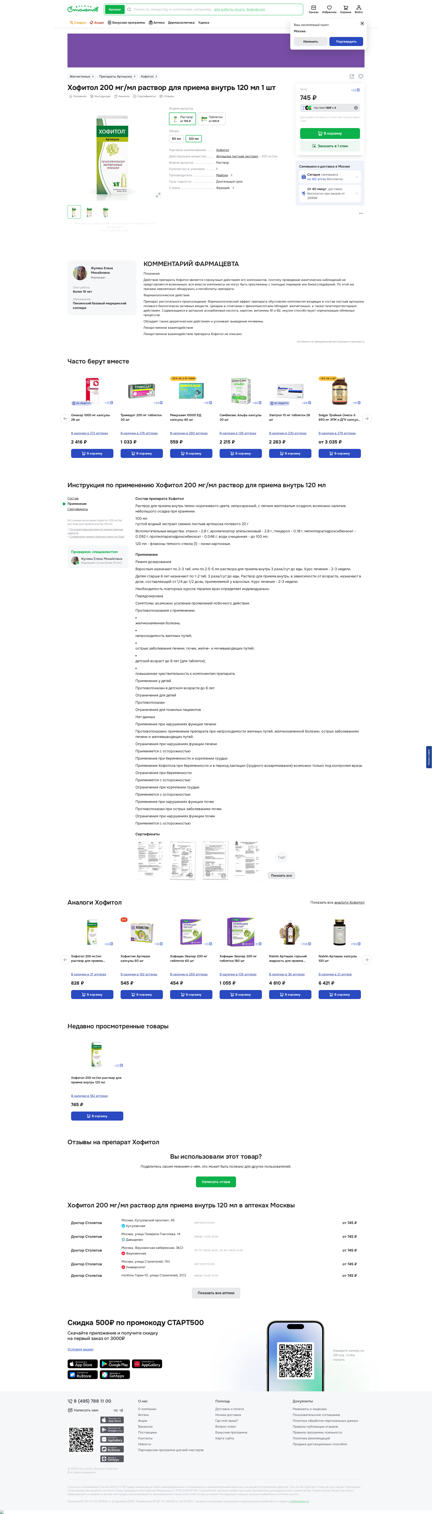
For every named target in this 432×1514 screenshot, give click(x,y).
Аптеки (158, 23)
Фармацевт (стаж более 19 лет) (101, 549)
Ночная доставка (228, 1401)
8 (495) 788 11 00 (92, 1387)
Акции (99, 23)
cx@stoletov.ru (299, 1488)
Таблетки (216, 117)
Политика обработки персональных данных (325, 1407)
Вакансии (145, 1413)
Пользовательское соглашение (316, 1401)
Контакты (145, 1425)
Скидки (80, 23)
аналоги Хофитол (349, 889)
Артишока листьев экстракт (237, 156)
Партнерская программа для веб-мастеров (171, 1436)
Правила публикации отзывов (315, 1413)
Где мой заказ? (226, 1407)
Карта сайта (224, 1425)
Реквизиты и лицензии (310, 1395)
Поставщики (147, 1419)
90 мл (176, 139)
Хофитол (222, 150)
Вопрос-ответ (225, 1413)
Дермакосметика (181, 23)
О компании (147, 1395)
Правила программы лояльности (317, 1419)
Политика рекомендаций (311, 1425)
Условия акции (80, 1335)
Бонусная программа (128, 23)
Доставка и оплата (229, 1395)
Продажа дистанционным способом (320, 1431)
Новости (144, 1431)
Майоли (222, 175)
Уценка (203, 23)
